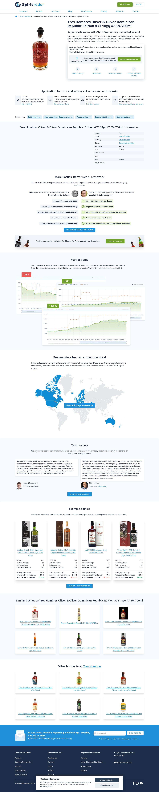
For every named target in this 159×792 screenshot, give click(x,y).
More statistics (27, 104)
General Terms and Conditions (92, 762)
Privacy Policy (86, 766)
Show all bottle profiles (79, 586)
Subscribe (135, 733)
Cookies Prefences (106, 785)
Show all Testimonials (79, 494)
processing (125, 739)
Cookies (84, 770)
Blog (70, 11)
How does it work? (92, 104)
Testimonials (86, 11)
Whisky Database (21, 774)
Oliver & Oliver (124, 140)
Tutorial (51, 762)
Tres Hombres (124, 136)
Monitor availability (129, 59)
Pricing (104, 11)
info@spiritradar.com (124, 762)
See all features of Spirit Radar (79, 230)
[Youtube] (142, 783)
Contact (136, 11)
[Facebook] (134, 783)
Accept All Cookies (106, 780)
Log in (138, 4)
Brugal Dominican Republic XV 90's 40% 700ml (79, 623)
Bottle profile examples (23, 762)
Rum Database (25, 16)
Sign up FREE (125, 4)
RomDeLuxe (103, 486)
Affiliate (50, 770)
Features (23, 11)
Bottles (39, 11)
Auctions (55, 11)
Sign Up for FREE (115, 241)
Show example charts (61, 104)
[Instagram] (138, 783)
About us (120, 11)
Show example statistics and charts (131, 104)
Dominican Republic (126, 143)
